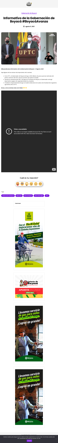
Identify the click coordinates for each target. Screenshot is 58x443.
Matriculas (19, 195)
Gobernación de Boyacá (29, 13)
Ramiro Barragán (39, 195)
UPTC (47, 195)
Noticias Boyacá (28, 195)
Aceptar (29, 440)
